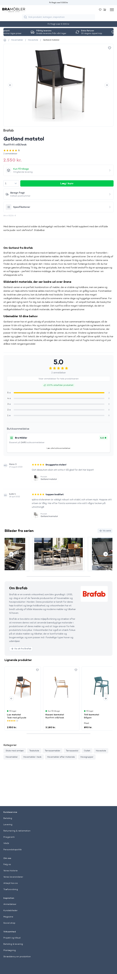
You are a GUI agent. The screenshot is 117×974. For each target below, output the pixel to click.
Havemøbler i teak (32, 757)
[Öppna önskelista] (100, 9)
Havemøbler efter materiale (61, 757)
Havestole (101, 750)
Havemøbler (12, 757)
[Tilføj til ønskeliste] (109, 48)
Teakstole (34, 750)
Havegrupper (86, 757)
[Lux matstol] (23, 687)
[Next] (106, 85)
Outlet (87, 750)
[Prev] (10, 85)
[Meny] (112, 10)
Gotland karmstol (49, 516)
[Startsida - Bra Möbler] (4, 40)
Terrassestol (72, 750)
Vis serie (107, 530)
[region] (58, 85)
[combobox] (11, 183)
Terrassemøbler (52, 750)
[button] (58, 153)
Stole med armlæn (15, 750)
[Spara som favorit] (37, 670)
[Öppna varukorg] (104, 9)
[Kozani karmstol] (61, 687)
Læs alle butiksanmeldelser (58, 448)
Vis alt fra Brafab (22, 648)
